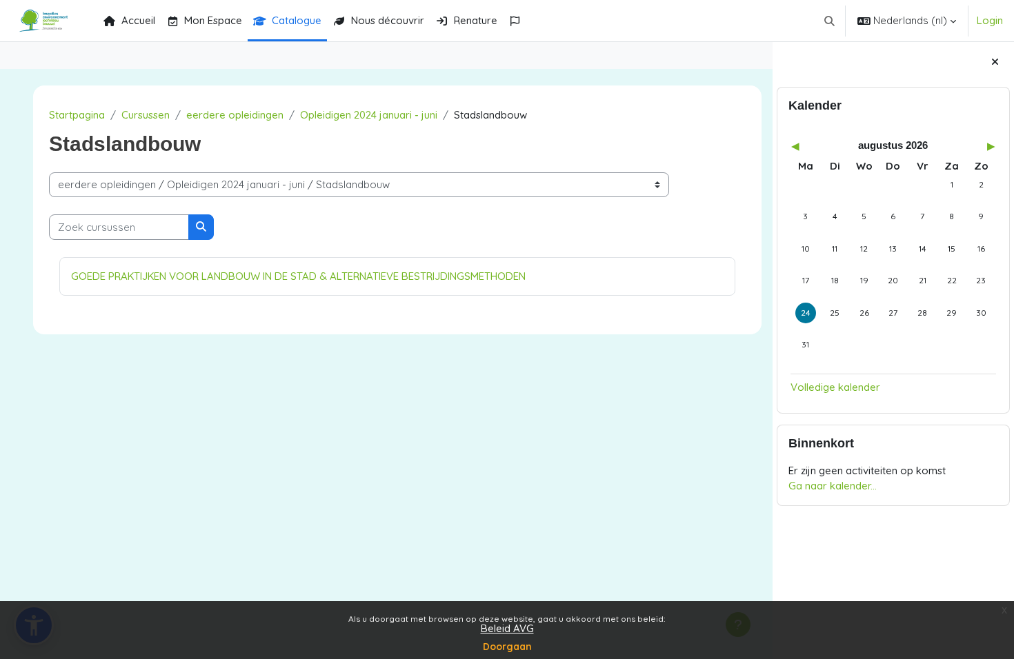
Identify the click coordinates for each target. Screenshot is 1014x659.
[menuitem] (518, 20)
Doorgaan (507, 646)
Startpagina (77, 114)
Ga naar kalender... (832, 485)
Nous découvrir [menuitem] (387, 20)
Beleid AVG (507, 628)
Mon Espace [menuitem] (213, 20)
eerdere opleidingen (235, 114)
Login (990, 20)
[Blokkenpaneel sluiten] (995, 62)
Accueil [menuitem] (138, 20)
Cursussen (145, 114)
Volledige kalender (835, 387)
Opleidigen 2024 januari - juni (368, 114)
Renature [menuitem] (475, 20)
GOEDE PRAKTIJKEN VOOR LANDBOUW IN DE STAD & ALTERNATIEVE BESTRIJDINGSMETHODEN (298, 276)
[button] (830, 20)
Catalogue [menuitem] (296, 20)
